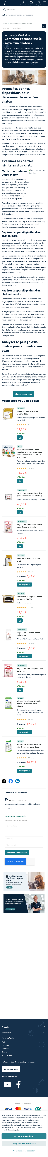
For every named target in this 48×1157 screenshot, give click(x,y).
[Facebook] (11, 781)
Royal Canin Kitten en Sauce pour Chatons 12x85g (29, 525)
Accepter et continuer (24, 1136)
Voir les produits (24, 584)
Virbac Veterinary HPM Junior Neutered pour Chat (29, 745)
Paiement (5, 1049)
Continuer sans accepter (24, 1150)
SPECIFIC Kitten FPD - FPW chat (29, 559)
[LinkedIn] (17, 781)
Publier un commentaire (17, 852)
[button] (44, 3)
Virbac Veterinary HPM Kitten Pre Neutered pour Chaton (29, 703)
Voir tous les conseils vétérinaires (21, 23)
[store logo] (10, 3)
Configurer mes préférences (24, 1143)
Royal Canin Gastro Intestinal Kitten (29, 633)
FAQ (3, 1042)
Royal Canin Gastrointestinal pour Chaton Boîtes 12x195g (30, 494)
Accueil (4, 23)
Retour (4, 1052)
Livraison (5, 1045)
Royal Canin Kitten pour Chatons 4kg (30, 669)
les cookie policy (13, 1130)
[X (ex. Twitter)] (4, 781)
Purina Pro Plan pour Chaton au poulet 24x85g (29, 597)
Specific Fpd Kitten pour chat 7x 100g (28, 412)
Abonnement (7, 1055)
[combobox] (24, 9)
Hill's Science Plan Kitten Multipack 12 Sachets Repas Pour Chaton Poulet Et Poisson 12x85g (29, 453)
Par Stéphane (16, 28)
